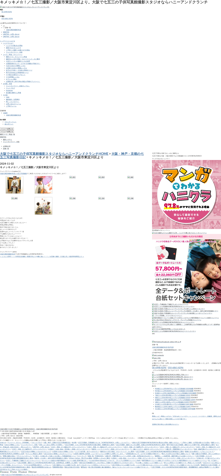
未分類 (74, 442)
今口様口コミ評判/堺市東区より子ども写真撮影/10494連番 (175, 409)
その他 (5, 95)
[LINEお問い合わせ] (172, 379)
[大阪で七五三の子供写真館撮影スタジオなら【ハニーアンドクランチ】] (25, 7)
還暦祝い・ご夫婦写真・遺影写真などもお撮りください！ (174, 456)
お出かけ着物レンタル (11, 445)
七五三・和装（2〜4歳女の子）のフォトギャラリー (68, 447)
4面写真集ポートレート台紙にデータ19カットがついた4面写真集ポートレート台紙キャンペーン (174, 460)
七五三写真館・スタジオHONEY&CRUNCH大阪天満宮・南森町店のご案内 (89, 445)
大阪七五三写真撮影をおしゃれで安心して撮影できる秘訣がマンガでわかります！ (106, 463)
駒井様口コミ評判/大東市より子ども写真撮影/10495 (173, 406)
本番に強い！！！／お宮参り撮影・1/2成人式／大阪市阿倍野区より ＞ (60, 256)
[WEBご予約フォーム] (170, 375)
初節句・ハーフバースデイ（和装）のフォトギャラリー (110, 449)
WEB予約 (6, 32)
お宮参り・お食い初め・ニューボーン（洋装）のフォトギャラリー (133, 458)
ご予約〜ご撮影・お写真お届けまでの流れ (195, 442)
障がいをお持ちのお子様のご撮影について (176, 454)
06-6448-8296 (6, 12)
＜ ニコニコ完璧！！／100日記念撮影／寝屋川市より (18, 256)
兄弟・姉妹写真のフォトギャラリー (206, 449)
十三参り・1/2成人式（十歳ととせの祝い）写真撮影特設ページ (54, 456)
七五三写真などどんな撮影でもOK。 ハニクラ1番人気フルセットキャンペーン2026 (139, 465)
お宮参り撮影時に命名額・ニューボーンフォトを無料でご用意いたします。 (98, 454)
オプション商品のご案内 (34, 454)
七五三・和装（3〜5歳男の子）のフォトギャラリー (140, 447)
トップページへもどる (7, 41)
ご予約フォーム (11, 106)
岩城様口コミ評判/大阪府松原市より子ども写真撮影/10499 (175, 400)
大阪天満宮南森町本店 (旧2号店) (163, 347)
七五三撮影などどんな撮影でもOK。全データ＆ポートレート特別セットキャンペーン (81, 465)
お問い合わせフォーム (13, 104)
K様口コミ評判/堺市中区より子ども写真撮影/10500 (172, 397)
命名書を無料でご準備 (13, 93)
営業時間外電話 (57, 467)
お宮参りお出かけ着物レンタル (16, 68)
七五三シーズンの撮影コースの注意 (18, 61)
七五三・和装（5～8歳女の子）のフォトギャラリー (104, 447)
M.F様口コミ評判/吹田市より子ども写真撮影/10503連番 (174, 391)
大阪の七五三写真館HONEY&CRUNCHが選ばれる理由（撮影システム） (156, 442)
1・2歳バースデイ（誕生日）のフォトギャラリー (147, 449)
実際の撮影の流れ (9, 456)
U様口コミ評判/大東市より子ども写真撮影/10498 (172, 402)
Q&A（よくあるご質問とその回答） (51, 445)
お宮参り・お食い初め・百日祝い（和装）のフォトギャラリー (69, 449)
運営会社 (84, 467)
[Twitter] (14, 472)
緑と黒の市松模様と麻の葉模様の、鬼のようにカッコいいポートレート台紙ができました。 (119, 467)
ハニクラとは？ (8, 43)
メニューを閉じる (7, 129)
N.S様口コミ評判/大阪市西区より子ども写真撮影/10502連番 (175, 393)
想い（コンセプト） (12, 102)
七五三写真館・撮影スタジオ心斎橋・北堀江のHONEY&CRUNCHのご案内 (140, 445)
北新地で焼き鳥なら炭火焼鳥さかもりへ (165, 424)
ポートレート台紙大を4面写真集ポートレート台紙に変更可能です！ (65, 460)
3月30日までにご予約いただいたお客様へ (14, 469)
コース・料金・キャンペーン (12, 54)
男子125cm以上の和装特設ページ (17, 72)
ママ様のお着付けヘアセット (15, 75)
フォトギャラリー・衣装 (14, 52)
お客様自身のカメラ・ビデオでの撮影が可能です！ (23, 63)
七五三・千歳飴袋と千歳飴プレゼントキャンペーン (23, 460)
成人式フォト (8, 124)
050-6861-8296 (7, 18)
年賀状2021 (99, 456)
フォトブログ (10, 88)
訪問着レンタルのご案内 (101, 458)
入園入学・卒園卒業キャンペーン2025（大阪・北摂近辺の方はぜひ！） (129, 456)
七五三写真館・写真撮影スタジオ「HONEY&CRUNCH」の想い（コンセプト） (104, 442)
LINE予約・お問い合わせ (11, 34)
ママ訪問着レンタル (12, 77)
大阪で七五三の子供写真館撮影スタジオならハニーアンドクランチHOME (54, 154)
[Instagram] (5, 472)
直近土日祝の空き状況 (71, 467)
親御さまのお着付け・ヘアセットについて (199, 451)
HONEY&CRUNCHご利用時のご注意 (12, 454)
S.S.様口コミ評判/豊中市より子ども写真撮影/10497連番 (174, 404)
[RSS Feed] (32, 472)
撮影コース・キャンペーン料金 (16, 57)
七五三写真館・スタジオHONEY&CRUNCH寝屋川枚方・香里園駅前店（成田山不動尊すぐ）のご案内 (185, 467)
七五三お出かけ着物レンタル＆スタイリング (36, 451)
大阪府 (5, 113)
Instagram (9, 90)
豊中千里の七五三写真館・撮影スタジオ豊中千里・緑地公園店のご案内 (191, 445)
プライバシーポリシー (23, 456)
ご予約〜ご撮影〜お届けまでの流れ (18, 50)
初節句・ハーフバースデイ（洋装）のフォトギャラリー (176, 458)
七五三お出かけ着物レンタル (15, 66)
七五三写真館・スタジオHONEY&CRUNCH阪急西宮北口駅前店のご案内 (160, 451)
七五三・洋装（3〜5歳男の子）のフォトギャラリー (29, 449)
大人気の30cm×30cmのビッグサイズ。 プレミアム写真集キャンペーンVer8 (114, 460)
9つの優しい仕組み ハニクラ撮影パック (149, 463)
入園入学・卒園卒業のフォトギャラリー (178, 449)
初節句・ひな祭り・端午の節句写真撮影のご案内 (51, 458)
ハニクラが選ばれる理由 (14, 45)
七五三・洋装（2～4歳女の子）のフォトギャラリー (177, 447)
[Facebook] (23, 472)
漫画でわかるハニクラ (13, 48)
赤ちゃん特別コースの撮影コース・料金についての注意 (182, 463)
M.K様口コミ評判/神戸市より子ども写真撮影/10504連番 (174, 388)
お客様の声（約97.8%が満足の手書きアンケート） (23, 81)
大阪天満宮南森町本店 (13, 30)
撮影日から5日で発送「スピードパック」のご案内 (23, 59)
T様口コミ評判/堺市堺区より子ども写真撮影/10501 (172, 395)
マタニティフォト (10, 122)
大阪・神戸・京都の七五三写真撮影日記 (56, 442)
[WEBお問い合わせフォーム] (172, 377)
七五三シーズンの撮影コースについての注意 (184, 465)
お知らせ (3, 442)
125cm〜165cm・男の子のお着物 (80, 458)
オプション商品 (11, 79)
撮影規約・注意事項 (12, 99)
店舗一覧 (8, 27)
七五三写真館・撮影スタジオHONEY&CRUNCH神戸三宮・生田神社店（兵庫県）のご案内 (47, 463)
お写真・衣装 (7, 84)
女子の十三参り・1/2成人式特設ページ (19, 70)
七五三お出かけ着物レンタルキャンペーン (58, 454)
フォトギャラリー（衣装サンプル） (18, 86)
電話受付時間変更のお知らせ (41, 467)
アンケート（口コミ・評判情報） (18, 442)
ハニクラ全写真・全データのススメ (87, 451)
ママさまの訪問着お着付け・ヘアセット (37, 465)
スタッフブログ (36, 442)
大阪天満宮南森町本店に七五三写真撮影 (13, 173)
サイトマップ (81, 456)
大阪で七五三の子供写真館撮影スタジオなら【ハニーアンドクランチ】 (25, 475)
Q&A (7, 97)
